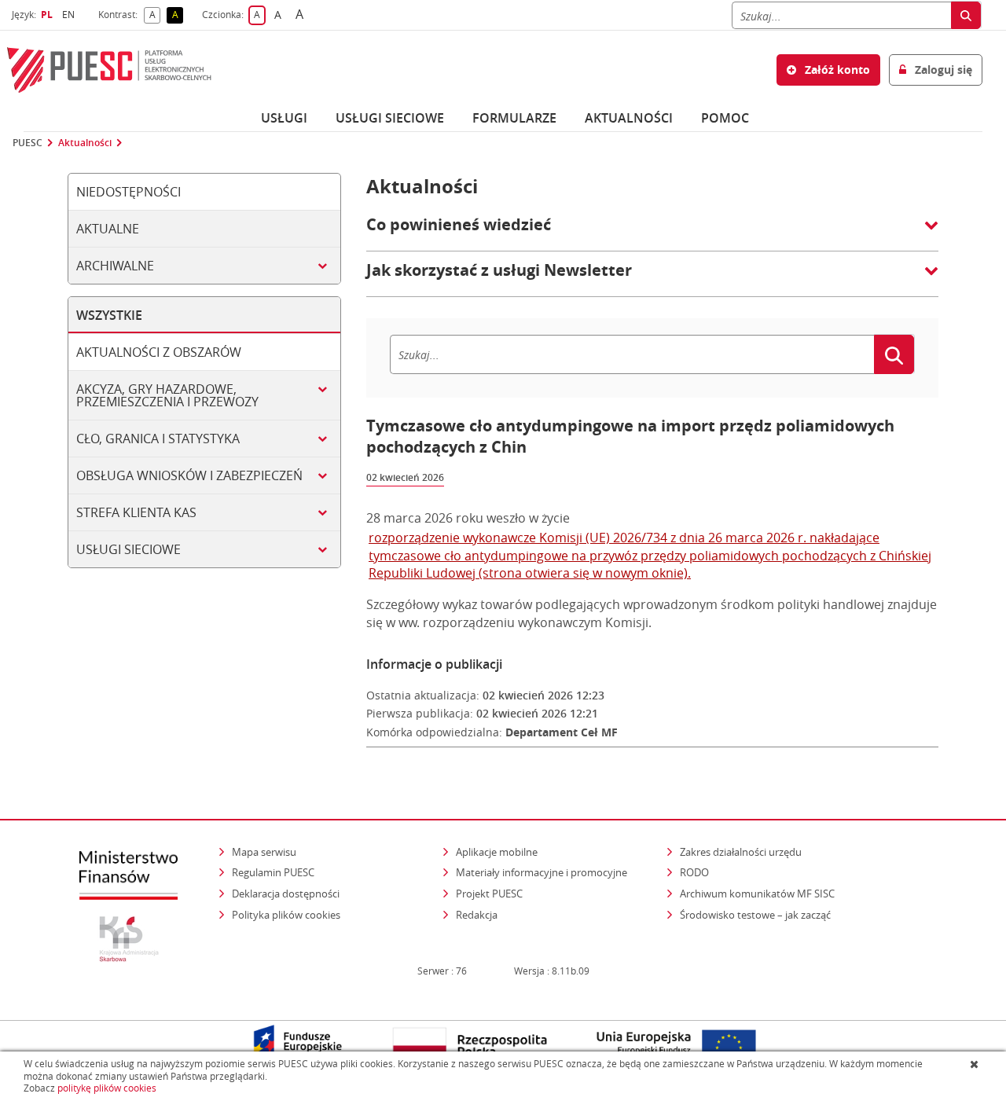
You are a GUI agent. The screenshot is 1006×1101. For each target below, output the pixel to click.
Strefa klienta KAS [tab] (136, 512)
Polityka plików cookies (286, 915)
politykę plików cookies (106, 1088)
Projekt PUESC (489, 893)
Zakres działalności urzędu (742, 851)
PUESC (27, 143)
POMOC (725, 118)
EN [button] (70, 14)
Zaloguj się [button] (942, 69)
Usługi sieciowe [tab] (128, 549)
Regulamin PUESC (273, 872)
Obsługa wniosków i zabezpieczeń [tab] (189, 475)
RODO (694, 872)
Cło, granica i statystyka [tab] (158, 438)
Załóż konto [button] (836, 69)
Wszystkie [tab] (109, 315)
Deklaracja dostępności (286, 893)
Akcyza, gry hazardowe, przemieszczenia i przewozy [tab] (167, 395)
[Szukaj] (966, 15)
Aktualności (629, 118)
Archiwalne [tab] (115, 265)
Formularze (514, 118)
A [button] (154, 15)
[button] (652, 232)
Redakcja (476, 915)
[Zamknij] (975, 1064)
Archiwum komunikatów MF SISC (757, 893)
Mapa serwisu (264, 852)
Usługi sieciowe (390, 118)
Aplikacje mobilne (497, 852)
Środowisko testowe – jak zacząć (756, 914)
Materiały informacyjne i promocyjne (541, 872)
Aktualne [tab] (107, 228)
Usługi (284, 118)
